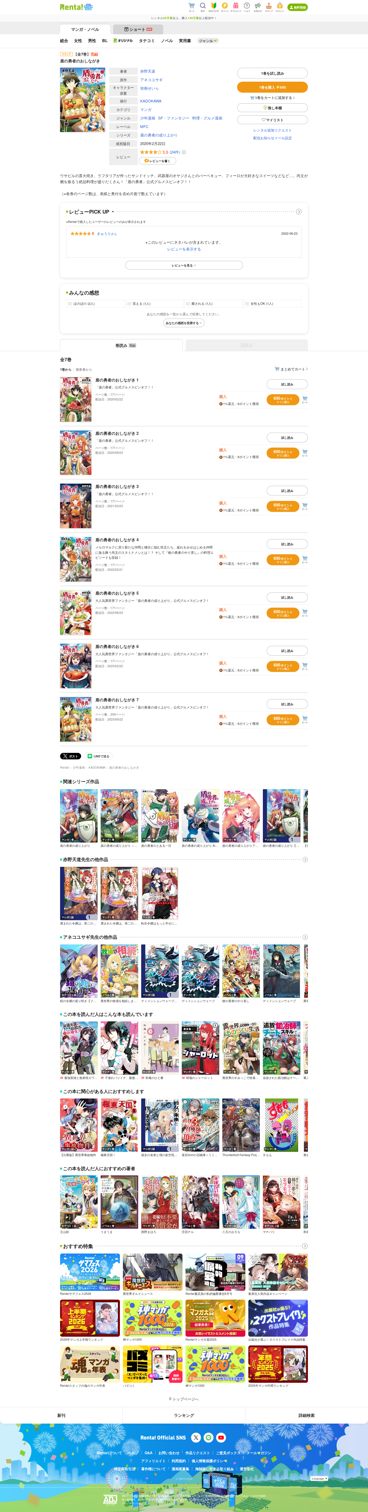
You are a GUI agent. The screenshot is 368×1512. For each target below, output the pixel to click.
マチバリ (269, 1232)
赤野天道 (147, 71)
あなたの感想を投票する (182, 323)
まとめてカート (293, 368)
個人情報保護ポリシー (209, 1460)
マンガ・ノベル (85, 29)
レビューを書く (159, 161)
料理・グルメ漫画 (207, 117)
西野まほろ (148, 1232)
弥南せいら (149, 88)
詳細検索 (307, 1415)
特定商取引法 (124, 1468)
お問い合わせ (168, 1452)
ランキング (184, 1415)
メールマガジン (259, 1452)
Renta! (64, 767)
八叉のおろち (231, 1232)
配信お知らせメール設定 (272, 137)
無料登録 (300, 7)
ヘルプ (133, 1452)
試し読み (287, 384)
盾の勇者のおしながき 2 (117, 433)
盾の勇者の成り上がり (159, 135)
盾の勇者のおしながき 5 (117, 593)
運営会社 (247, 1468)
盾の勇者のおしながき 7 (117, 700)
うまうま (107, 1232)
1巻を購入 (272, 87)
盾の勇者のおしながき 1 (117, 380)
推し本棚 (275, 107)
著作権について (153, 1468)
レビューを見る (182, 265)
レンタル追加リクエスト (272, 129)
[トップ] (71, 7)
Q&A (148, 1452)
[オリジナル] (123, 40)
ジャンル (206, 40)
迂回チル (188, 1232)
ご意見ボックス (228, 1452)
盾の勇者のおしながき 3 (117, 486)
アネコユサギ (151, 79)
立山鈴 (64, 1232)
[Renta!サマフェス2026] (88, 7)
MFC (144, 126)
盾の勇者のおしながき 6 (117, 646)
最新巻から (84, 369)
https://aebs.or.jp (130, 1503)
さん (107, 233)
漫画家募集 (180, 1468)
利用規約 (179, 1460)
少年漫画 (147, 117)
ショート (140, 29)
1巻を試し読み (272, 73)
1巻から (66, 369)
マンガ (145, 109)
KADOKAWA (150, 100)
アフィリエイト (153, 1460)
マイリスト (275, 119)
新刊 (61, 1415)
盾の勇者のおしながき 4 (117, 539)
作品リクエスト (198, 1452)
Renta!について (109, 1452)
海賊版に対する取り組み (214, 1468)
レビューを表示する (184, 248)
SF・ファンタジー (173, 117)
